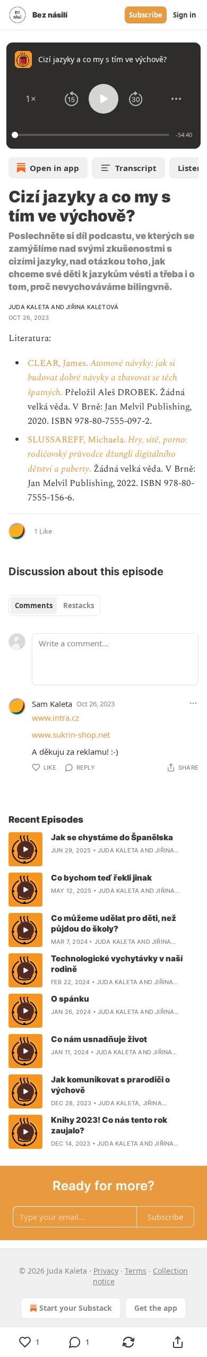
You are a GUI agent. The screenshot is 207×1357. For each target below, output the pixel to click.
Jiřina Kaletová (92, 307)
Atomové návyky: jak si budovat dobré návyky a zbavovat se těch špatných (102, 377)
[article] (103, 849)
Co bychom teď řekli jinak (101, 878)
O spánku (70, 999)
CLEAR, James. (59, 363)
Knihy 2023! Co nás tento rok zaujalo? (109, 1125)
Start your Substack (75, 1308)
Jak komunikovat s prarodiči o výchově (110, 1084)
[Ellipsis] (193, 703)
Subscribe (145, 15)
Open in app (54, 168)
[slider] (92, 135)
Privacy (105, 1271)
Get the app (155, 1308)
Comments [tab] (34, 605)
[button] (31, 98)
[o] (25, 849)
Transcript (136, 168)
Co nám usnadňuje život (99, 1039)
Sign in (184, 15)
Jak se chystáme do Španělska (112, 837)
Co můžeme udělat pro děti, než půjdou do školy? (113, 923)
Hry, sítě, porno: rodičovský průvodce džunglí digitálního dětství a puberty (107, 454)
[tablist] (54, 605)
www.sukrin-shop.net (71, 734)
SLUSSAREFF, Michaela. (78, 440)
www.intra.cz (55, 717)
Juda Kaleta (28, 307)
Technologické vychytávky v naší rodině (117, 963)
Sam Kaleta (52, 703)
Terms (135, 1271)
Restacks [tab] (78, 605)
